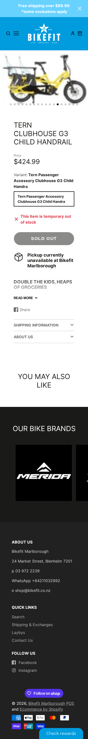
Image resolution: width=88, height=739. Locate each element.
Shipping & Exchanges (32, 624)
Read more (23, 298)
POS (70, 703)
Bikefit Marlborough (46, 703)
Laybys (18, 632)
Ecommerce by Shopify (41, 709)
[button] (11, 104)
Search (18, 616)
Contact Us (22, 640)
